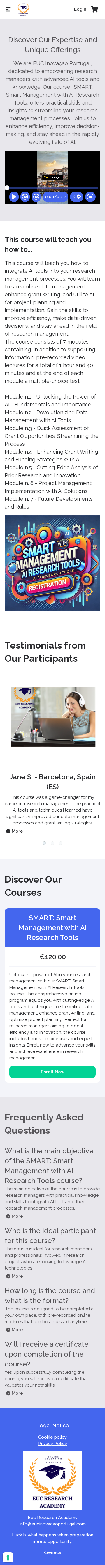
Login (80, 9)
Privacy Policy (52, 1443)
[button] (44, 843)
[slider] (7, 187)
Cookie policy (52, 1437)
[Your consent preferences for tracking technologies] (8, 1557)
